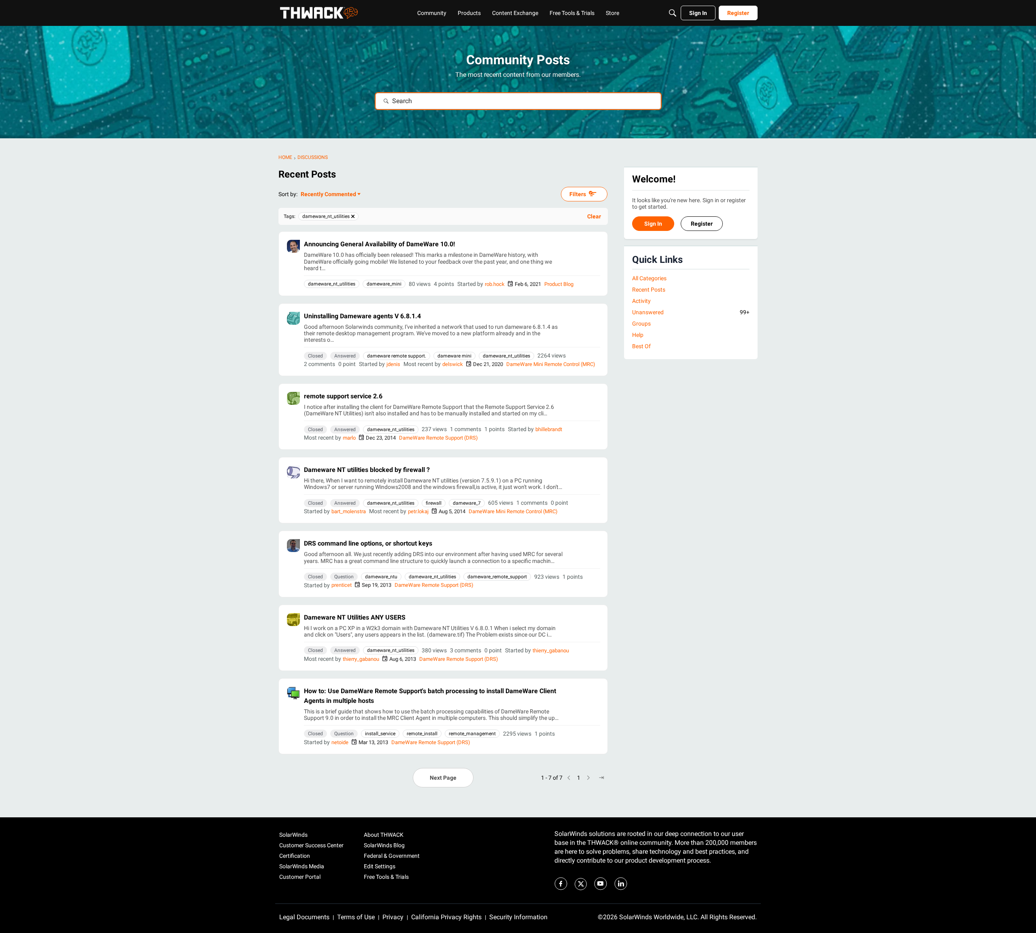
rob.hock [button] (495, 284)
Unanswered (690, 312)
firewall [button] (434, 503)
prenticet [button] (341, 585)
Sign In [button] (653, 224)
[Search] (672, 13)
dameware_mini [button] (384, 284)
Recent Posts (648, 289)
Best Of (641, 346)
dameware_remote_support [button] (497, 577)
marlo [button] (349, 438)
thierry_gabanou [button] (551, 650)
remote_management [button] (472, 733)
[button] (293, 246)
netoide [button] (339, 742)
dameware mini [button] (454, 356)
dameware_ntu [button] (381, 577)
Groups (641, 324)
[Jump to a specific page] (601, 777)
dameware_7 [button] (467, 503)
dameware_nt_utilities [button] (331, 284)
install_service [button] (380, 733)
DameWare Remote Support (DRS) (438, 438)
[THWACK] (318, 13)
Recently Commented (328, 195)
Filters (577, 194)
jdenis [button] (393, 364)
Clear (594, 216)
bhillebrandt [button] (548, 429)
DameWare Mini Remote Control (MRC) (550, 364)
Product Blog (558, 284)
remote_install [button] (422, 733)
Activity (641, 301)
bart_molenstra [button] (348, 511)
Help (637, 335)
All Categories (649, 278)
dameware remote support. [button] (396, 356)
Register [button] (702, 224)
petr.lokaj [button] (418, 511)
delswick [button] (452, 364)
